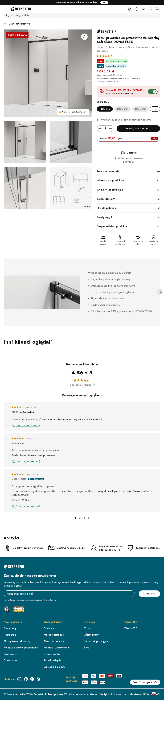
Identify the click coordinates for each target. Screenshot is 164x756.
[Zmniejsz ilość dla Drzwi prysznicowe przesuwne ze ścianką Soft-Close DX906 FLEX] (100, 128)
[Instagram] (19, 679)
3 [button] (84, 518)
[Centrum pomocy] (136, 9)
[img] (18, 407)
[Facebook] (26, 679)
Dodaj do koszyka (138, 128)
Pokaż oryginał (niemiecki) (28, 461)
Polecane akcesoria (108, 171)
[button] (104, 56)
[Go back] (6, 24)
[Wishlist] (150, 9)
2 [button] (80, 518)
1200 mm (140, 109)
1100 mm (104, 109)
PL (158, 693)
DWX (104, 2)
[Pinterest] (32, 679)
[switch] (153, 744)
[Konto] (143, 9)
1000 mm (122, 109)
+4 (155, 109)
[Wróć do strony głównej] (21, 9)
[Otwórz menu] (6, 9)
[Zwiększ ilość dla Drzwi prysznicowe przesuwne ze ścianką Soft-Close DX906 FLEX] (111, 128)
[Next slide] (160, 292)
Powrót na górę (142, 682)
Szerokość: (103, 102)
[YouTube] (39, 679)
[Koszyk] (157, 9)
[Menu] (159, 722)
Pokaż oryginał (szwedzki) (28, 425)
